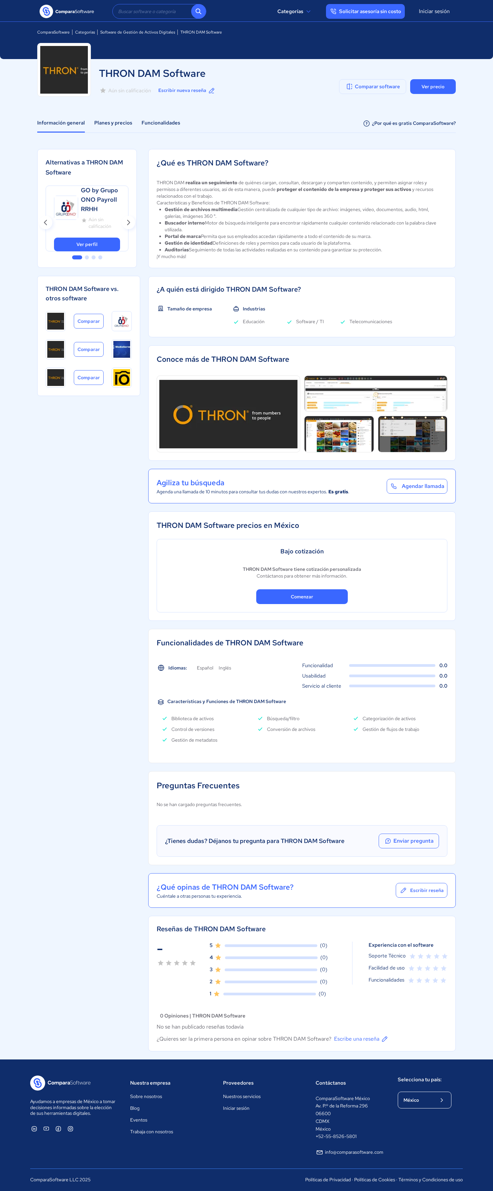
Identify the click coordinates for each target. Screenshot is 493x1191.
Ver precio (433, 87)
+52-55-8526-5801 (336, 1136)
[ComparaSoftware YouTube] (46, 1129)
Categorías (290, 11)
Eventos (138, 1120)
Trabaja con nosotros (151, 1132)
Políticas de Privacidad (328, 1180)
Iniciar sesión (434, 11)
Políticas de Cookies (374, 1180)
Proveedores (238, 1083)
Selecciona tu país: (420, 1079)
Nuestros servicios (242, 1096)
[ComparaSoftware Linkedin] (34, 1129)
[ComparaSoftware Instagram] (70, 1129)
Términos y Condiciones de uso (430, 1180)
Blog (135, 1108)
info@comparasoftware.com (354, 1152)
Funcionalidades (161, 122)
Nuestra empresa (150, 1083)
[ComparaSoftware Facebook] (58, 1129)
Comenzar (302, 597)
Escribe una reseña (356, 1038)
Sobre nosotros (146, 1096)
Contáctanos (331, 1083)
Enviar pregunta (413, 840)
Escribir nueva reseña (182, 90)
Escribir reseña (427, 890)
